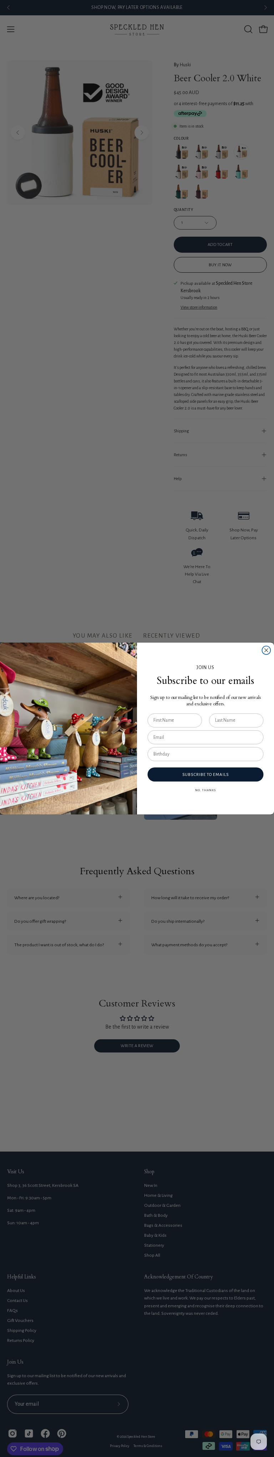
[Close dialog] (266, 650)
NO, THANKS (205, 790)
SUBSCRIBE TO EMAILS (205, 774)
